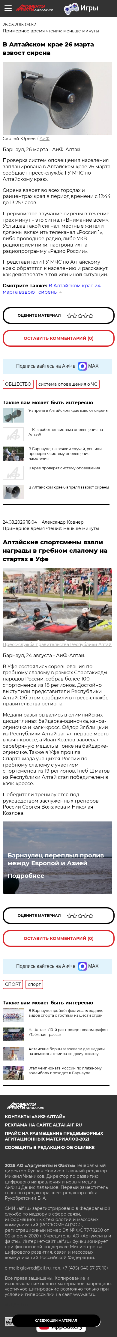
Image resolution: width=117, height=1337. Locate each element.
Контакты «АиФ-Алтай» (35, 1116)
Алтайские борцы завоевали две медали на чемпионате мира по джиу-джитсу (66, 1051)
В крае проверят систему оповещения (64, 468)
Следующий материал (56, 1321)
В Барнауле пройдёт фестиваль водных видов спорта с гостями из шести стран (65, 1013)
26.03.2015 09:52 (19, 24)
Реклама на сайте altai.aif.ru (43, 1125)
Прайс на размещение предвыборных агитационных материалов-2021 (54, 1136)
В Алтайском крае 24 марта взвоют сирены (52, 289)
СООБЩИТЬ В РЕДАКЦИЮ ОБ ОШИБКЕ (49, 1147)
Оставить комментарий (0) (59, 338)
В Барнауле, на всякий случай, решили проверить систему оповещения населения (65, 454)
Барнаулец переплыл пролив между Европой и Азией (56, 859)
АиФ (45, 138)
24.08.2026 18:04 (20, 522)
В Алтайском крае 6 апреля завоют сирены (68, 487)
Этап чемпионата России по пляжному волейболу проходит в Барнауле (65, 1070)
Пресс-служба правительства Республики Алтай (57, 644)
